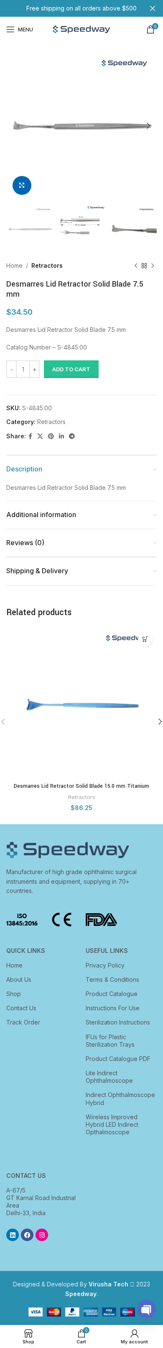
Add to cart (71, 369)
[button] (145, 639)
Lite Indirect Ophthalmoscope (109, 1076)
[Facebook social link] (30, 436)
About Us (18, 979)
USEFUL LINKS (107, 950)
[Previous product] (136, 266)
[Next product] (152, 266)
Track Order (23, 1022)
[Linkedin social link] (61, 436)
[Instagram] (42, 1235)
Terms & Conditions (112, 979)
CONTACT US (26, 1175)
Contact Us (21, 1008)
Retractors (47, 265)
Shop (13, 993)
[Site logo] (81, 28)
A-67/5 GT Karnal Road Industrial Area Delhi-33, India (41, 1202)
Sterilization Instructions (118, 1022)
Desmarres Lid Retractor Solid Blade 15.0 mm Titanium (81, 786)
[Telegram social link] (71, 436)
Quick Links (25, 950)
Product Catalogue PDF (118, 1058)
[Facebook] (27, 1235)
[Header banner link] (69, 8)
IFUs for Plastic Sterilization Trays (110, 1040)
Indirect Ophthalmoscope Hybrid (120, 1098)
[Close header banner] (152, 8)
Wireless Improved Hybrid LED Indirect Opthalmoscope (112, 1124)
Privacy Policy (105, 965)
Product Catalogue (112, 993)
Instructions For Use (113, 1008)
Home (14, 265)
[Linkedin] (12, 1235)
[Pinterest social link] (51, 436)
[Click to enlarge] (22, 185)
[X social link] (40, 436)
